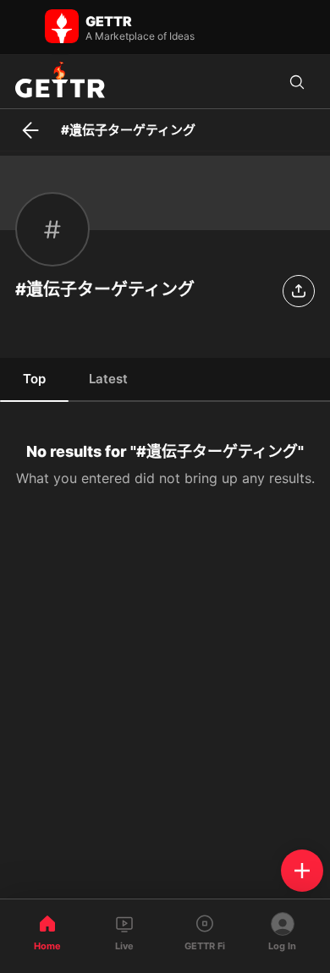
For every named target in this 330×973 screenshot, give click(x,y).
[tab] (34, 378)
